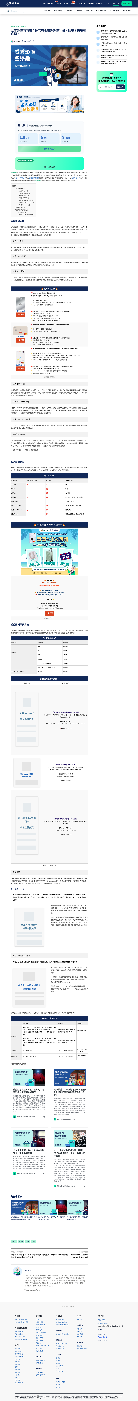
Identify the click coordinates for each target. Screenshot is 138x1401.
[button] (38, 1396)
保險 (107, 3)
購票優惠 (23, 212)
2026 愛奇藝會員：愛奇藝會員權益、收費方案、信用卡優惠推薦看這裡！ (113, 62)
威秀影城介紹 (20, 188)
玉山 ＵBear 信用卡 (26, 774)
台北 (27, 1241)
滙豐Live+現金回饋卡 (27, 214)
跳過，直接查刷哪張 (49, 167)
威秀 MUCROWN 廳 (26, 200)
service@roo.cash (103, 1323)
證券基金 (99, 3)
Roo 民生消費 (15, 26)
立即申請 (20, 315)
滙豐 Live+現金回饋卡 (29, 985)
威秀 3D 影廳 (24, 191)
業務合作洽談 (101, 1320)
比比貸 (73, 3)
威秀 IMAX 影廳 (25, 193)
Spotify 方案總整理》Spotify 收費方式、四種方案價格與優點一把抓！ (114, 50)
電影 (33, 1241)
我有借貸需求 (49, 149)
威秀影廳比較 (20, 207)
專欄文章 (116, 3)
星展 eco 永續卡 (29, 924)
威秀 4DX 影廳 (24, 195)
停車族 (21, 1241)
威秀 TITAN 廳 (24, 198)
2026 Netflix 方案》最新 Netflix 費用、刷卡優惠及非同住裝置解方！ (114, 56)
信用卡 (57, 3)
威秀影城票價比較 (22, 210)
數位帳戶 (91, 3)
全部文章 (47, 11)
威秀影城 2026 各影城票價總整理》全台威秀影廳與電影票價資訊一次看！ (114, 32)
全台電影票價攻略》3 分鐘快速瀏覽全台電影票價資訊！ (114, 44)
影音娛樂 (23, 26)
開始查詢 (120, 87)
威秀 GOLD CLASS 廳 (27, 202)
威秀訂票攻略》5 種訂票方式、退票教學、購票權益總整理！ (114, 38)
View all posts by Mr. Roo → (34, 1290)
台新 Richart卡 (26, 713)
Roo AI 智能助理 (47, 3)
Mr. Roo (18, 41)
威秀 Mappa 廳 (25, 205)
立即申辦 (49, 613)
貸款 (65, 3)
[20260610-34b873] (49, 104)
